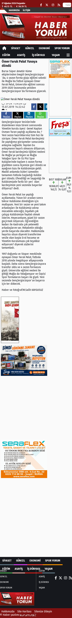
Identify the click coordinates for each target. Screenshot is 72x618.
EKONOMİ (44, 48)
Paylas (6, 116)
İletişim (26, 10)
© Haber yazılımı (10, 614)
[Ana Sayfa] (4, 48)
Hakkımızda (14, 10)
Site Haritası (24, 611)
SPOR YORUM (62, 48)
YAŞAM (56, 55)
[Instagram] (53, 5)
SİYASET (15, 48)
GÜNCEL (29, 48)
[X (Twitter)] (46, 5)
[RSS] (59, 5)
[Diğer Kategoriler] (68, 55)
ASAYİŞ (21, 55)
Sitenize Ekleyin (43, 611)
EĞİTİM (6, 55)
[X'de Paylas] (40, 106)
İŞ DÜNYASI (38, 55)
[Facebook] (41, 5)
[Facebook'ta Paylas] (34, 106)
